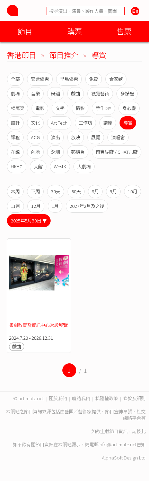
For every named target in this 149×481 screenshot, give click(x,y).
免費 (93, 79)
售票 (124, 31)
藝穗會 (78, 152)
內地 (35, 152)
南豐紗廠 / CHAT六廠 (117, 152)
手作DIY (103, 108)
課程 (15, 137)
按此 (141, 431)
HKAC (17, 166)
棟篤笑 (17, 108)
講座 (107, 122)
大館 (38, 166)
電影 (39, 108)
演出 (55, 137)
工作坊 (85, 122)
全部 (15, 79)
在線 (15, 152)
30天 (55, 191)
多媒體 (127, 93)
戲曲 (75, 93)
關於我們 (58, 398)
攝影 (80, 108)
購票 (74, 31)
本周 (15, 191)
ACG (35, 137)
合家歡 (116, 79)
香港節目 (21, 54)
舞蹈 (55, 93)
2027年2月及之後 (87, 206)
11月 (15, 206)
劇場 (15, 93)
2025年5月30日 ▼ (29, 220)
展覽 (95, 137)
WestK (60, 166)
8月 (95, 191)
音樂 (35, 93)
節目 (25, 31)
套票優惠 (40, 79)
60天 (76, 191)
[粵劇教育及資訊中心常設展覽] (39, 280)
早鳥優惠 (69, 79)
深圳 (55, 152)
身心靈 (129, 108)
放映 (75, 137)
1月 (55, 206)
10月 (132, 191)
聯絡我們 (81, 398)
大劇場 (84, 166)
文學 (59, 108)
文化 (35, 122)
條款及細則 (134, 398)
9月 (113, 191)
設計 (15, 122)
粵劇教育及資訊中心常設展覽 (38, 325)
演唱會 (118, 137)
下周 (35, 191)
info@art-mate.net (117, 444)
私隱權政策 (106, 398)
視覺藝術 (100, 93)
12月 (36, 206)
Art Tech (59, 122)
